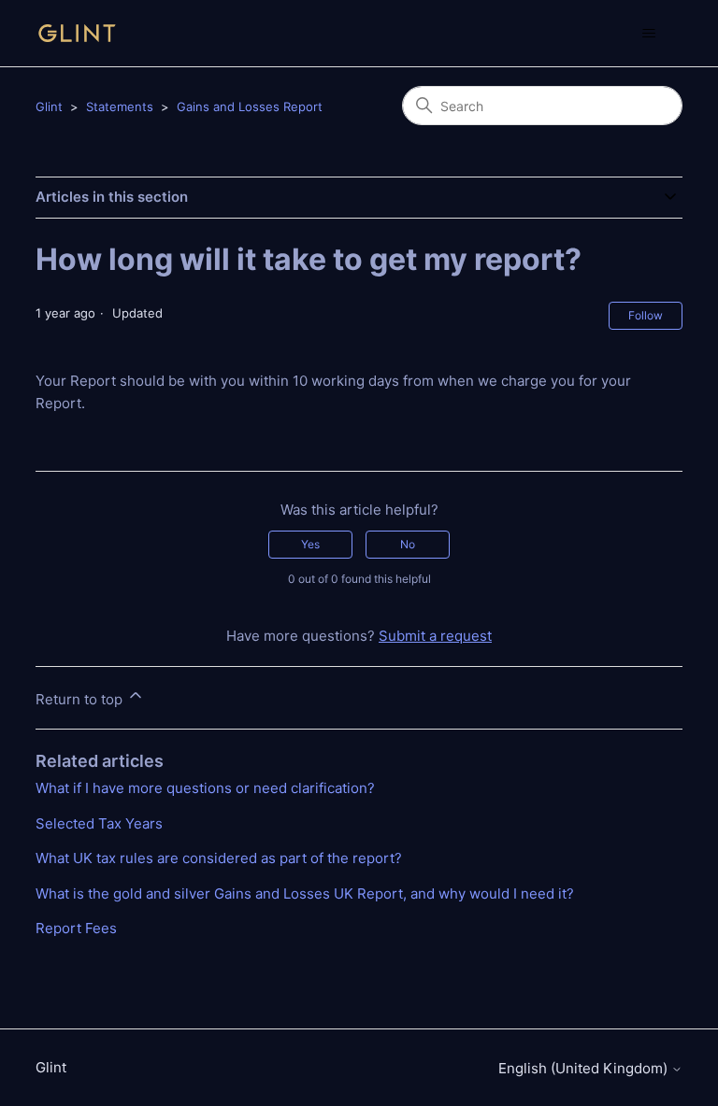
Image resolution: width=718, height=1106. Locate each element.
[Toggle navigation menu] (649, 34)
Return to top (81, 699)
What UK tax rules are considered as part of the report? (219, 858)
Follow (645, 315)
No (407, 544)
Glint (49, 106)
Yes (310, 544)
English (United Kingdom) (584, 1068)
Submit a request (435, 636)
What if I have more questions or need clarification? (205, 788)
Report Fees (76, 928)
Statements (119, 106)
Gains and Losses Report (250, 106)
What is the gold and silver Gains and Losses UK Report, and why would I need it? (305, 893)
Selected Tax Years (99, 823)
